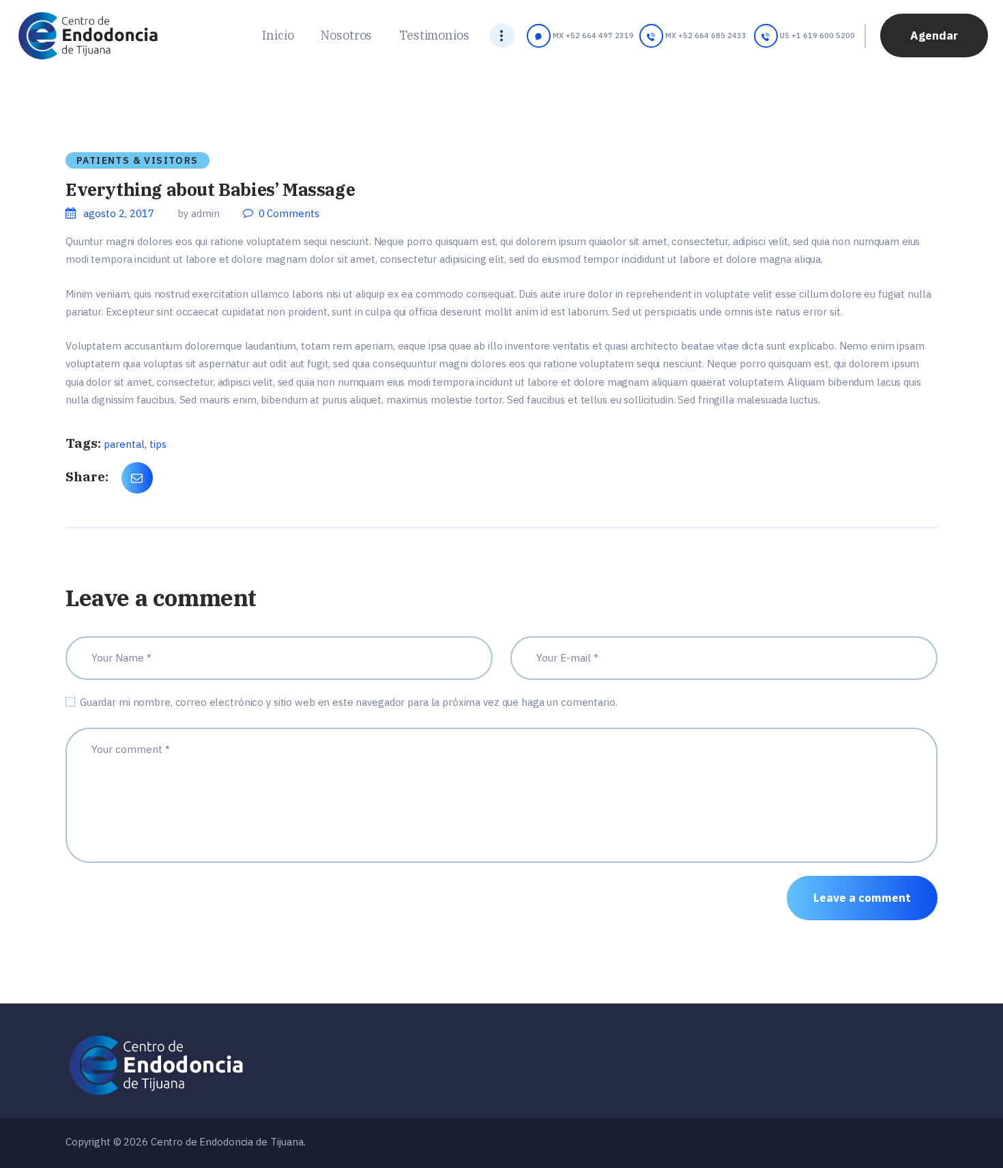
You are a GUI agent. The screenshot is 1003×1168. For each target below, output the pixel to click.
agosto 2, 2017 (118, 213)
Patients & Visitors (137, 160)
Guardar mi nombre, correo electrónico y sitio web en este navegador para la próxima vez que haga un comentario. (348, 702)
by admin (199, 213)
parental (124, 444)
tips (157, 444)
